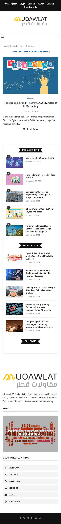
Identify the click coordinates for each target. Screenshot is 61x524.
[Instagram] (28, 518)
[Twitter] (24, 518)
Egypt (22, 4)
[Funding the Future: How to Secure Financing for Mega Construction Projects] (14, 230)
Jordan (31, 4)
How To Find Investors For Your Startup (40, 176)
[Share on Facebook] (27, 129)
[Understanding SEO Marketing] (14, 162)
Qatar (14, 4)
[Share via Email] (37, 129)
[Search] (58, 37)
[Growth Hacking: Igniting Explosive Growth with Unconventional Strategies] (14, 309)
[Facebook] (20, 518)
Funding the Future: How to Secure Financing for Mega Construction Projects (38, 229)
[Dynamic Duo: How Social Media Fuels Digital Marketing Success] (14, 257)
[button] (5, 434)
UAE (6, 4)
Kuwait (41, 4)
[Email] (36, 518)
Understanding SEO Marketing (40, 158)
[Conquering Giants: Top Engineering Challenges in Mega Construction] (14, 196)
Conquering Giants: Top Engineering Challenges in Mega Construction (38, 195)
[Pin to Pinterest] (34, 129)
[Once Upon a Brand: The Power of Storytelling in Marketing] (30, 75)
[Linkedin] (32, 518)
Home (5, 46)
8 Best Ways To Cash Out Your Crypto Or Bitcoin (40, 210)
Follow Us (30, 341)
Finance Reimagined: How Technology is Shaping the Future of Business (38, 273)
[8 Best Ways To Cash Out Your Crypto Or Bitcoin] (14, 213)
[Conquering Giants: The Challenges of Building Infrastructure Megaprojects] (14, 326)
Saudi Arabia (30, 7)
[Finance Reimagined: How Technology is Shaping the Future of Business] (14, 274)
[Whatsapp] (40, 518)
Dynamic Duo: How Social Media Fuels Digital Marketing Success (40, 256)
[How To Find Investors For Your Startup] (14, 179)
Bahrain (50, 4)
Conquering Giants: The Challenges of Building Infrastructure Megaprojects (39, 324)
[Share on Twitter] (30, 129)
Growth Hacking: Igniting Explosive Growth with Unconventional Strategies (38, 307)
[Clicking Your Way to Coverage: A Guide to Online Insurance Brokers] (14, 291)
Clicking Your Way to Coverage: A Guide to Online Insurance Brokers (40, 290)
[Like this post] (24, 129)
